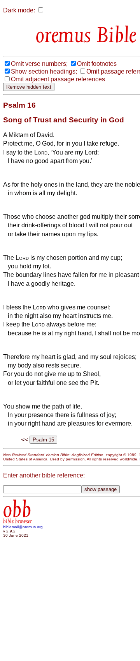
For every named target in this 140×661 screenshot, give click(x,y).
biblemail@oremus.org (23, 527)
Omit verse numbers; (39, 63)
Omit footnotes (97, 63)
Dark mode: (19, 10)
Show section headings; (44, 71)
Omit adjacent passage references (58, 79)
